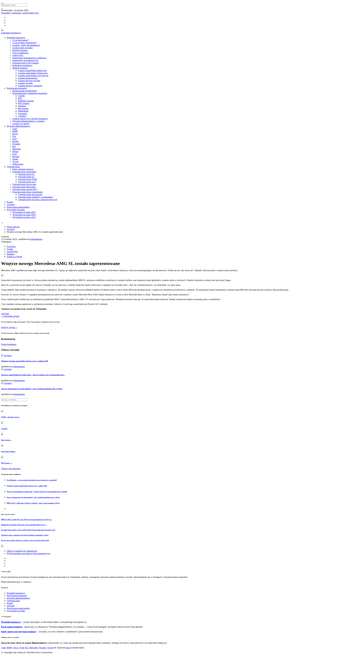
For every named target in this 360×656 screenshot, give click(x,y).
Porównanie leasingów (17, 88)
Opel (14, 154)
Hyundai (16, 144)
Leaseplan (22, 113)
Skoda (15, 159)
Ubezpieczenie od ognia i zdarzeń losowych (37, 199)
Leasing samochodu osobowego (32, 70)
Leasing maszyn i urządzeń (30, 85)
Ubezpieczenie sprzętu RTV (24, 189)
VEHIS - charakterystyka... (10, 417)
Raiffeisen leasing (26, 101)
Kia (14, 146)
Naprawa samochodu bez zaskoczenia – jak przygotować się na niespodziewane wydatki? (37, 491)
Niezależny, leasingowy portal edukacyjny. (20, 13)
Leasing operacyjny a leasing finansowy (30, 118)
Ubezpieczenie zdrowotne (23, 187)
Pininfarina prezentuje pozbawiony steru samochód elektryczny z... (24, 525)
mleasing (22, 106)
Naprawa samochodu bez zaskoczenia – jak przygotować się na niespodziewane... (33, 375)
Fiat (14, 136)
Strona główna (13, 227)
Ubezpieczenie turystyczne (24, 184)
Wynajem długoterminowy (18, 126)
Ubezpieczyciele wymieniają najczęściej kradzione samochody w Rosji (24, 535)
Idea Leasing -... (6, 440)
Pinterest (10, 254)
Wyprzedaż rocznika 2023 (24, 217)
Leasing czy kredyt (20, 123)
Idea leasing (23, 108)
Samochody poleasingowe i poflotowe (29, 58)
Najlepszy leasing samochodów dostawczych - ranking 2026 (24, 361)
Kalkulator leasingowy (11, 33)
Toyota (15, 161)
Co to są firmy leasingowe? (24, 42)
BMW (15, 131)
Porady (10, 202)
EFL (20, 98)
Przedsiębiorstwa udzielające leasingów (29, 93)
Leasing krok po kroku (22, 48)
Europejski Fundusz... (8, 451)
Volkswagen (17, 164)
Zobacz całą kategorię (11, 468)
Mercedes (16, 149)
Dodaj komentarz (8, 344)
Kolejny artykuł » (9, 327)
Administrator (36, 239)
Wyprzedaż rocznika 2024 (24, 215)
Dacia (15, 134)
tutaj (67, 647)
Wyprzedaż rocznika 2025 (24, 212)
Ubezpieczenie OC (26, 174)
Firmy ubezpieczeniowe (23, 169)
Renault (15, 156)
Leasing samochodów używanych (33, 75)
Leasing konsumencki (27, 78)
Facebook (11, 246)
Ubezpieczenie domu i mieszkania (27, 192)
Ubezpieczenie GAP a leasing (25, 63)
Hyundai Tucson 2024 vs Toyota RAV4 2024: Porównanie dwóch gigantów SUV (28, 530)
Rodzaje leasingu (20, 50)
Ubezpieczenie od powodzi (30, 194)
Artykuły (11, 204)
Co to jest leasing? (20, 40)
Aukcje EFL (17, 55)
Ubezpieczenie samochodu (24, 172)
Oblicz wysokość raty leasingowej (22, 551)
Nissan (15, 151)
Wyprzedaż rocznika (16, 209)
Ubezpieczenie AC (26, 177)
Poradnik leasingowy (16, 37)
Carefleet (22, 116)
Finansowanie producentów (24, 91)
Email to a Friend (14, 256)
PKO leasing (23, 103)
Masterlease (23, 111)
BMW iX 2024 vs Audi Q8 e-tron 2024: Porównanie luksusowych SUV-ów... (26, 519)
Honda (15, 141)
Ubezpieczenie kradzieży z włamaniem (35, 197)
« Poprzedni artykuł (10, 316)
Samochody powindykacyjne (25, 60)
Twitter (10, 249)
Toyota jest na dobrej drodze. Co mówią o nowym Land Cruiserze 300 (25, 540)
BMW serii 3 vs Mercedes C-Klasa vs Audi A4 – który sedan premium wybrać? (33, 503)
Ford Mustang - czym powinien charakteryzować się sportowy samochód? (32, 480)
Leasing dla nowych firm (29, 80)
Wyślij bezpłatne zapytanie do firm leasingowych (28, 553)
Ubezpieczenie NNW (27, 179)
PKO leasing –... (6, 463)
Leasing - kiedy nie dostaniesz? (26, 45)
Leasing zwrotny (25, 83)
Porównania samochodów (18, 207)
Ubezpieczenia (13, 166)
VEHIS (21, 96)
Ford (14, 139)
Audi (14, 128)
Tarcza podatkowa (20, 53)
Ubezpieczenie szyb (27, 182)
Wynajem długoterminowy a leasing (28, 121)
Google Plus (12, 251)
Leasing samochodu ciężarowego (33, 73)
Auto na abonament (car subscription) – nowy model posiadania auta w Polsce (32, 389)
